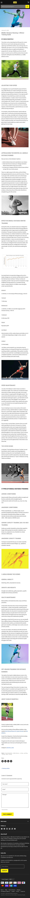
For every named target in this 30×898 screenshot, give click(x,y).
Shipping (18, 890)
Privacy (17, 891)
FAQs (6, 890)
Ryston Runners (20, 731)
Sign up (4, 870)
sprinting (25, 753)
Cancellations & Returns (5, 891)
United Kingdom (7, 879)
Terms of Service (12, 890)
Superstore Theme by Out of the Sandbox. (9, 895)
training (3, 754)
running (21, 753)
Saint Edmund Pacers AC (10, 731)
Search (2, 890)
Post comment (7, 814)
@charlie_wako (10, 747)
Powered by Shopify (21, 895)
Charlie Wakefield (8, 753)
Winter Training (9, 754)
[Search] (27, 6)
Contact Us (23, 891)
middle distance (16, 753)
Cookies (13, 891)
